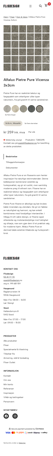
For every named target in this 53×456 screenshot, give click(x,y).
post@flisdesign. (12, 280)
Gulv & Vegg (21, 17)
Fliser (12, 17)
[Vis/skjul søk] (40, 6)
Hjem (6, 17)
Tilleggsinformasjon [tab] (15, 162)
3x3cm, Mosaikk (13, 123)
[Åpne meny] (30, 6)
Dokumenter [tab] (12, 168)
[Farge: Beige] (15, 108)
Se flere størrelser (31, 123)
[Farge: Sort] (31, 108)
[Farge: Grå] (7, 108)
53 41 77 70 (9, 277)
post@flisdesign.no (27, 143)
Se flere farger (10, 115)
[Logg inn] (36, 6)
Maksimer (22, 443)
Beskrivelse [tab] (11, 156)
